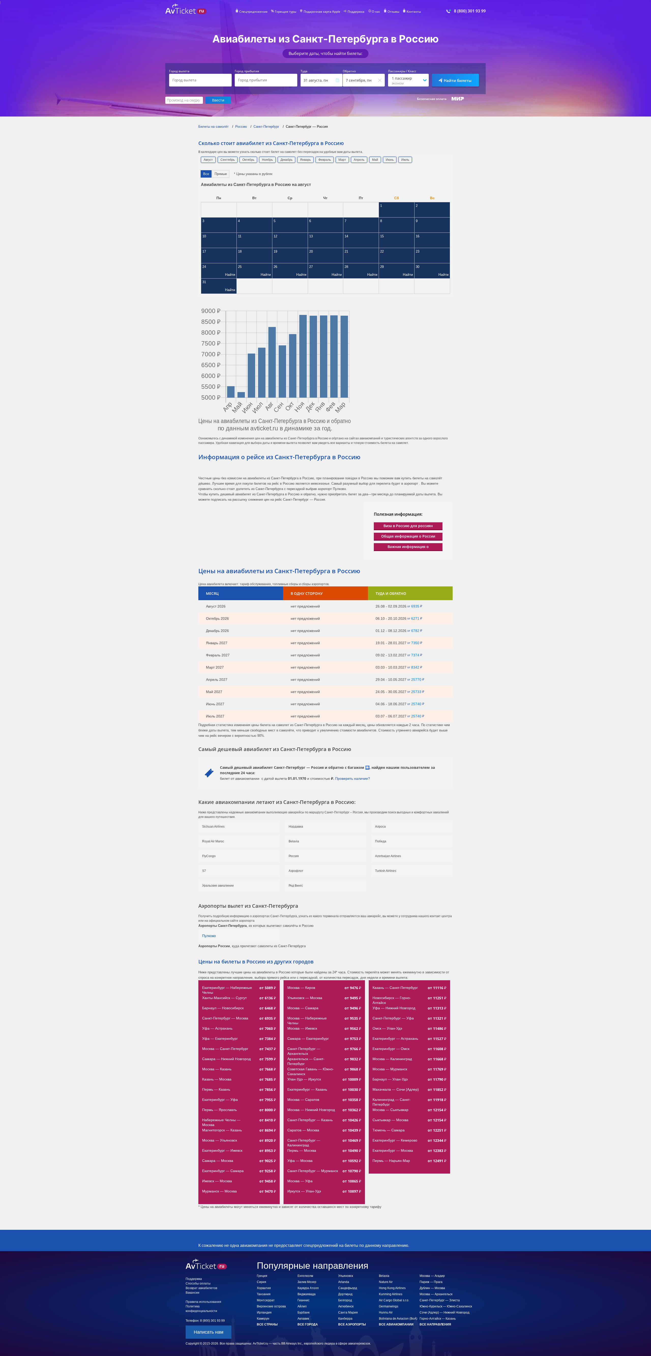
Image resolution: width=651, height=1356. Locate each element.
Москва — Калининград (392, 1059)
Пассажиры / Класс (402, 71)
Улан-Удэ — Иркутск (304, 1079)
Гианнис (303, 1300)
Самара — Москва (217, 1161)
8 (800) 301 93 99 (470, 11)
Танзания (264, 1294)
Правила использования (203, 1302)
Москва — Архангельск (436, 1294)
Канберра (345, 1318)
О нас (376, 12)
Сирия (261, 1282)
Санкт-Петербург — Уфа (393, 1018)
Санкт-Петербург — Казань (310, 1120)
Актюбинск (345, 1306)
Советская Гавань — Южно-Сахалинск (310, 1071)
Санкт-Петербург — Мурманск (312, 1171)
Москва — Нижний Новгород (311, 1110)
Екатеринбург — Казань (307, 1089)
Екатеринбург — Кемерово (395, 1140)
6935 (415, 606)
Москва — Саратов (303, 1100)
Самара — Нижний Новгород (226, 1059)
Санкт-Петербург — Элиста (440, 1300)
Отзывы (393, 12)
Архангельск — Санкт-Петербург (305, 1061)
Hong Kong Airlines (392, 1288)
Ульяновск (345, 1276)
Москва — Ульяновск (219, 1140)
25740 (416, 704)
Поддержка (356, 12)
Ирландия (264, 1312)
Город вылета (179, 71)
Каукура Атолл (308, 1288)
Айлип (302, 1306)
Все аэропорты (352, 1324)
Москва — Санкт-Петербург (225, 1049)
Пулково (209, 936)
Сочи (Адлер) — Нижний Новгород (444, 1312)
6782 (415, 631)
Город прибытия (247, 71)
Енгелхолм (305, 1276)
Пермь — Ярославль (219, 1110)
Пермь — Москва (301, 1150)
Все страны (267, 1324)
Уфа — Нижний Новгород (394, 1008)
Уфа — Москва (300, 1161)
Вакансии (192, 1292)
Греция (262, 1276)
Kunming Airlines (390, 1294)
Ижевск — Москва (217, 1181)
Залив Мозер (307, 1282)
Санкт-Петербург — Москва (225, 1018)
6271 (415, 618)
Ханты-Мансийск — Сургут (224, 998)
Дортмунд (345, 1294)
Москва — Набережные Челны (307, 1020)
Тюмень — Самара (389, 1130)
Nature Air (386, 1282)
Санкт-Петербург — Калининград (304, 1142)
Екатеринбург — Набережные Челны (227, 990)
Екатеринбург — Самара (223, 1171)
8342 (415, 667)
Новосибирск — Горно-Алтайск (392, 1000)
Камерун (263, 1318)
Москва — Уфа (300, 1181)
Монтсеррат (266, 1300)
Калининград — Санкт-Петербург (392, 1102)
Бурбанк (303, 1312)
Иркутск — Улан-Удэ (304, 1191)
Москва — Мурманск (390, 1069)
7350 (415, 643)
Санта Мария (348, 1312)
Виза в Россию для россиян (408, 525)
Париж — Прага (431, 1282)
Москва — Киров (301, 988)
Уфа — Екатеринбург (220, 1038)
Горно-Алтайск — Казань (438, 1318)
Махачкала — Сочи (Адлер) (396, 1089)
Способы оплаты (198, 1283)
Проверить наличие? (352, 778)
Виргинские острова (271, 1306)
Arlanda (343, 1282)
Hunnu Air (386, 1312)
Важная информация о (408, 546)
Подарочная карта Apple (322, 12)
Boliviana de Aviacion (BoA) (398, 1318)
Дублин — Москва (432, 1288)
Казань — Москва (216, 1079)
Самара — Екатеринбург (308, 1038)
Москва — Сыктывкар (390, 1110)
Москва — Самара (302, 1008)
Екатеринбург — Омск (391, 1049)
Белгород (345, 1300)
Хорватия (264, 1288)
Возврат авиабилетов (201, 1288)
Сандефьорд (347, 1288)
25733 (416, 692)
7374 (415, 655)
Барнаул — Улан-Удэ (390, 1079)
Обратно (349, 71)
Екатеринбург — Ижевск (222, 1150)
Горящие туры (285, 12)
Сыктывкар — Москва (390, 1120)
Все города (308, 1324)
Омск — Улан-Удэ (387, 1028)
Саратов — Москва (303, 1130)
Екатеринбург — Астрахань (395, 1038)
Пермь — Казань (216, 1089)
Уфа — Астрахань (217, 1028)
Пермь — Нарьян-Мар (391, 1161)
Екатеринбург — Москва (393, 1150)
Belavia (384, 1276)
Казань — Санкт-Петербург (395, 988)
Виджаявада (307, 1294)
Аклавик (303, 1318)
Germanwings (388, 1306)
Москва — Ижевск (302, 1028)
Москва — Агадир (432, 1276)
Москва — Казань (216, 1069)
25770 (416, 679)
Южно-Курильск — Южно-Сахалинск (446, 1306)
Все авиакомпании (396, 1324)
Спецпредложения (253, 12)
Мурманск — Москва (219, 1191)
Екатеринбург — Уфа (220, 1100)
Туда (304, 71)
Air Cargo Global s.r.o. (394, 1300)
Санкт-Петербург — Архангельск (304, 1051)
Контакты (414, 12)
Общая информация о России (408, 536)
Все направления (435, 1324)
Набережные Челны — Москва (221, 1122)
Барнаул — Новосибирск (223, 1008)
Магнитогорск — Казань (222, 1130)
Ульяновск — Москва (304, 998)
